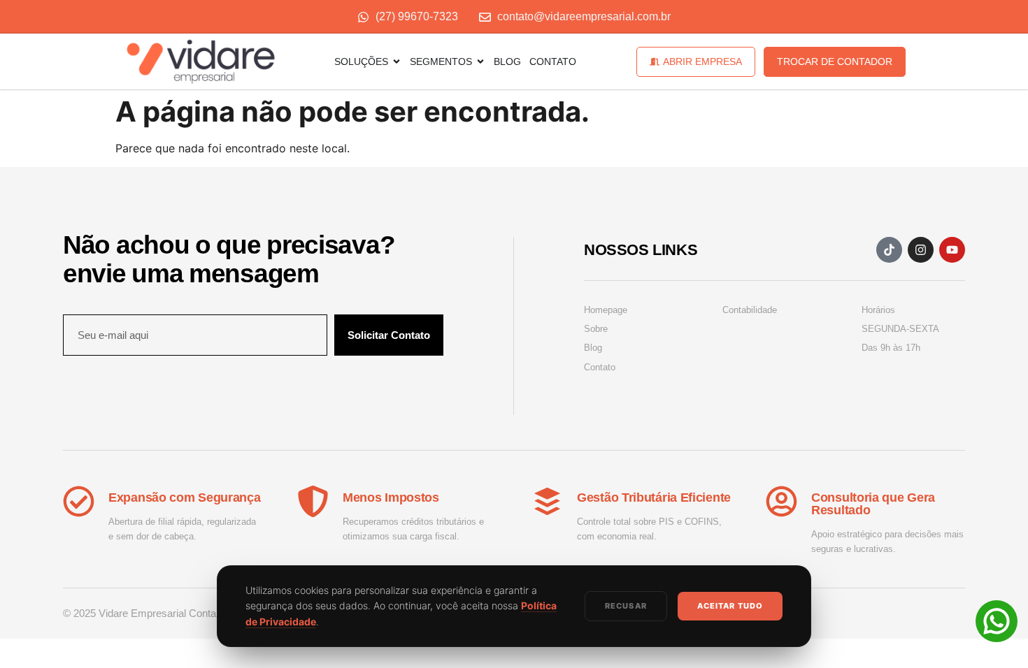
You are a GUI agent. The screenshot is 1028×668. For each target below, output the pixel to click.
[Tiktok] (889, 250)
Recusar (626, 606)
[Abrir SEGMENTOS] (480, 61)
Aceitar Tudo (730, 606)
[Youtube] (952, 250)
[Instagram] (921, 250)
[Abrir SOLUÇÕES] (396, 61)
